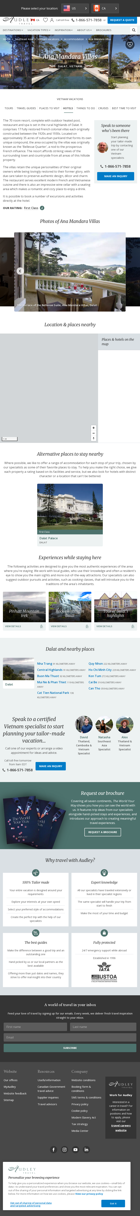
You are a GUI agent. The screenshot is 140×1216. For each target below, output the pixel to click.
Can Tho (94, 688)
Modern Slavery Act (83, 1117)
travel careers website (121, 1128)
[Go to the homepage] (18, 20)
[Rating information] (42, 208)
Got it (113, 1203)
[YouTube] (75, 1149)
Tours (9, 108)
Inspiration (63, 30)
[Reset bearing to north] (93, 438)
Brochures (104, 30)
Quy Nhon (96, 664)
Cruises (103, 108)
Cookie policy (79, 1110)
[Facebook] (53, 1149)
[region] (49, 388)
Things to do (85, 108)
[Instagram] (64, 1149)
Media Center (79, 1131)
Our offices (11, 1080)
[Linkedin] (86, 1149)
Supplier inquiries (48, 1097)
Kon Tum (95, 676)
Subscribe (70, 1048)
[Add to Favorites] (130, 44)
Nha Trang (44, 664)
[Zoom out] (93, 433)
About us (83, 30)
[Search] (134, 30)
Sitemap (9, 1100)
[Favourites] (45, 20)
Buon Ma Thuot (48, 676)
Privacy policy (79, 1104)
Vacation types (38, 30)
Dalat (9, 684)
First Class (31, 208)
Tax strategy (79, 1124)
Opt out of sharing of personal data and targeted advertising (31, 1204)
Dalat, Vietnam (70, 66)
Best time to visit (124, 108)
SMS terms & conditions (86, 1097)
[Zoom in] (93, 427)
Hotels (68, 108)
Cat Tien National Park (53, 693)
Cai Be (93, 682)
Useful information (49, 1080)
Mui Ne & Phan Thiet (51, 682)
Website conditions (83, 1080)
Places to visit (49, 108)
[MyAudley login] (52, 20)
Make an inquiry (115, 176)
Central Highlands (50, 670)
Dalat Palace (48, 538)
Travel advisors (47, 1104)
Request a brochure (102, 832)
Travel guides (26, 108)
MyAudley (10, 1086)
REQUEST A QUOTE (122, 20)
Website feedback (15, 1093)
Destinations (12, 30)
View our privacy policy (89, 1193)
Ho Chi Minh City (100, 670)
